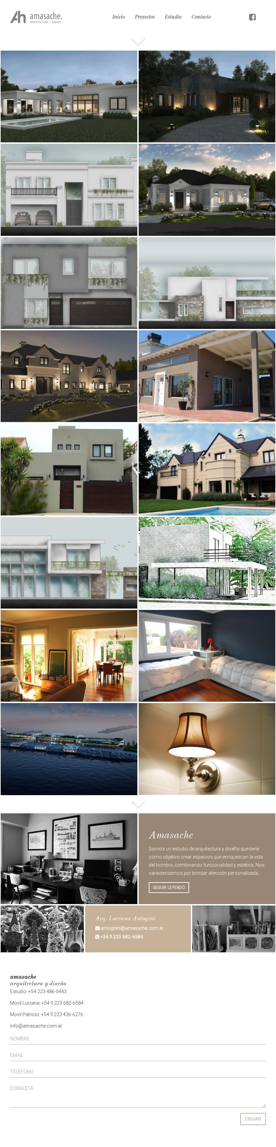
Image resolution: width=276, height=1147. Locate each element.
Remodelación (77, 634)
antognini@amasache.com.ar (132, 928)
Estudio (173, 16)
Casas (44, 74)
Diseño (59, 74)
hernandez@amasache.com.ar (147, 965)
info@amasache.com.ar (36, 1026)
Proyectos (145, 16)
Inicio (118, 16)
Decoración (48, 447)
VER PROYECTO (26, 97)
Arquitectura (24, 74)
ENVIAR (253, 1119)
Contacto (201, 16)
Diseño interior (189, 74)
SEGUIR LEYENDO (169, 887)
